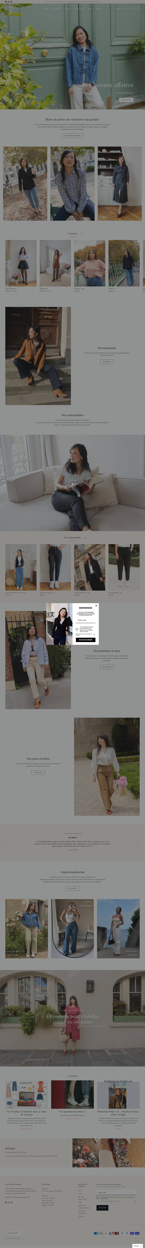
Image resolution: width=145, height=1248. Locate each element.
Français (136, 1246)
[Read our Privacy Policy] (94, 634)
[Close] (96, 605)
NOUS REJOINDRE (85, 640)
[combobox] (137, 1246)
